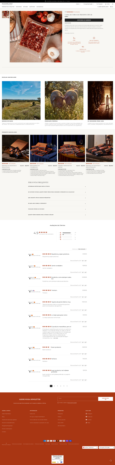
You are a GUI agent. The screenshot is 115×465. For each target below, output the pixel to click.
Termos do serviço (63, 443)
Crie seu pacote (61, 419)
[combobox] (79, 249)
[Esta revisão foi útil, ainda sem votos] (82, 260)
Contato (4, 431)
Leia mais (55, 338)
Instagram (89, 413)
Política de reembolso (39, 443)
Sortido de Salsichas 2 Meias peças (9, 166)
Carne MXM (60, 422)
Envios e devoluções (7, 428)
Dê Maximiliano (61, 425)
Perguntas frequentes (7, 425)
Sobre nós (32, 413)
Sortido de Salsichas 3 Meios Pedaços (93, 166)
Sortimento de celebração (35, 166)
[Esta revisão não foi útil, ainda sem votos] (85, 260)
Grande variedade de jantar (65, 166)
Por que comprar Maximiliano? (37, 416)
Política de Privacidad (72, 402)
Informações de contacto (28, 443)
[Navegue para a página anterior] (48, 386)
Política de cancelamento (73, 443)
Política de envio (54, 443)
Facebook (89, 416)
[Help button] (110, 460)
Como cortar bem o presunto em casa (39, 422)
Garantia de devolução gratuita (9, 419)
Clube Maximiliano (6, 413)
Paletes (59, 416)
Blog (3, 416)
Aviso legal (47, 443)
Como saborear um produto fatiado (38, 419)
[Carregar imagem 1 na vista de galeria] (5, 14)
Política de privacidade (17, 443)
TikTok (88, 422)
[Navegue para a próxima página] (67, 386)
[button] (8, 6)
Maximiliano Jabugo (6, 444)
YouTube (89, 419)
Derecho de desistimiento (8, 422)
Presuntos (60, 413)
